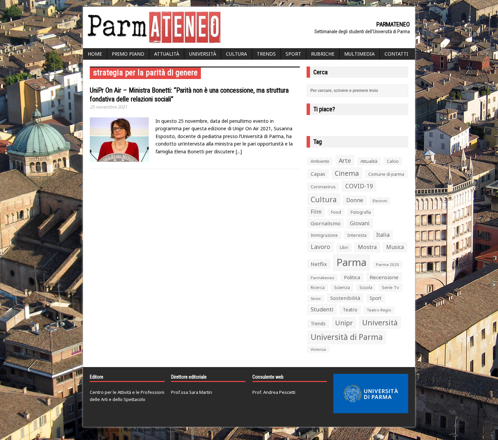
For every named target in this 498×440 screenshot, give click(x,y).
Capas (318, 173)
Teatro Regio (379, 309)
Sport (293, 54)
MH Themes (155, 430)
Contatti (396, 54)
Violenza (318, 349)
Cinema (347, 173)
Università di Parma (347, 337)
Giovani (360, 223)
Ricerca (318, 287)
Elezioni (380, 200)
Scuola (365, 287)
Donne (354, 200)
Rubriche (322, 54)
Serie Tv (390, 287)
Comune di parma (386, 174)
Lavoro (320, 247)
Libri (344, 247)
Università (202, 54)
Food (336, 212)
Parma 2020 (387, 264)
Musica (395, 247)
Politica (352, 277)
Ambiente (320, 161)
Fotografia (361, 212)
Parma (351, 262)
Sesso (316, 298)
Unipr (344, 322)
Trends (266, 54)
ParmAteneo (322, 277)
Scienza (342, 287)
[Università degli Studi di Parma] (370, 393)
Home (95, 54)
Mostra (367, 247)
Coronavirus (323, 187)
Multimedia (359, 54)
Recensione (384, 277)
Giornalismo (325, 223)
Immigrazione (324, 235)
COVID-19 (359, 186)
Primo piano (128, 54)
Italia (383, 234)
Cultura (236, 54)
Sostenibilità (345, 297)
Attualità (166, 54)
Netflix (319, 264)
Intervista (357, 235)
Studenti (322, 309)
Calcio (393, 161)
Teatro (350, 309)
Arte (345, 160)
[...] (239, 151)
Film (316, 211)
